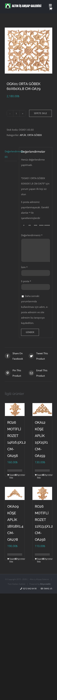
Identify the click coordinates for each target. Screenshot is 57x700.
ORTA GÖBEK (34, 135)
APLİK (23, 135)
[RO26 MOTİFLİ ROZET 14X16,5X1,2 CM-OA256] (15, 409)
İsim (24, 267)
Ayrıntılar (19, 474)
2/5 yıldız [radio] (30, 226)
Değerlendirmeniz (31, 235)
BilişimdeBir (45, 584)
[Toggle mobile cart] (50, 8)
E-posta (26, 281)
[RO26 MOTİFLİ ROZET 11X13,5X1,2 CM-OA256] (42, 493)
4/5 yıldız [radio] (42, 226)
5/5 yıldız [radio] (48, 226)
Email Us (47, 588)
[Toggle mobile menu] (50, 5)
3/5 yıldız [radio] (36, 226)
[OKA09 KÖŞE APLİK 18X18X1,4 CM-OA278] (15, 493)
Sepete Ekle (40, 113)
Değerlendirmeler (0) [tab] (11, 154)
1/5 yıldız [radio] (24, 226)
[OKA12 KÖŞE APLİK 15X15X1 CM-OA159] (42, 409)
